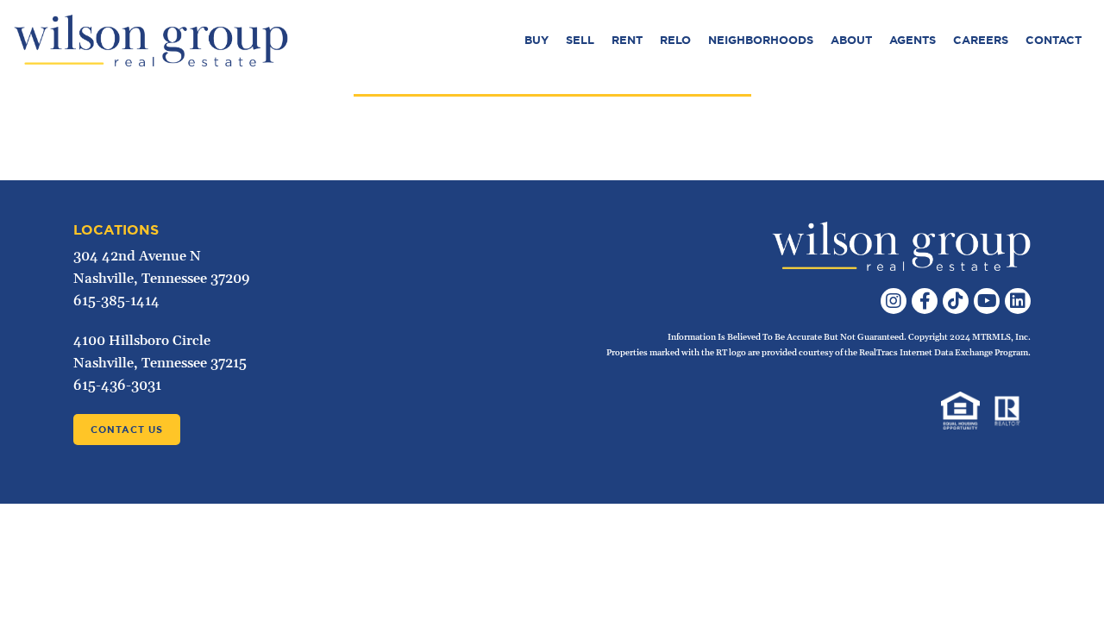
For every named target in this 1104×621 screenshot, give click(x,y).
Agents (912, 40)
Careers (980, 40)
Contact (1054, 40)
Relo (675, 40)
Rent (627, 40)
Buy (536, 40)
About (851, 40)
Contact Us (127, 429)
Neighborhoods (760, 40)
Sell (580, 40)
